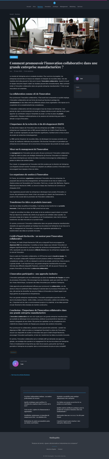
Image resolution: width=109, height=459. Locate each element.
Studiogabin (54, 437)
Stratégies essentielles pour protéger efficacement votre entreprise (68, 397)
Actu (34, 6)
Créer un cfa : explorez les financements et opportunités (37, 410)
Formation (48, 6)
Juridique (55, 6)
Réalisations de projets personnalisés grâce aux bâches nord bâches (37, 422)
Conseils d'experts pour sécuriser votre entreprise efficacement (68, 422)
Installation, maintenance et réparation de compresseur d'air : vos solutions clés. (36, 416)
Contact (60, 449)
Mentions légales (51, 449)
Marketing (72, 6)
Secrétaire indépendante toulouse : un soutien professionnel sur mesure (38, 397)
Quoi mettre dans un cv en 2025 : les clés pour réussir (70, 416)
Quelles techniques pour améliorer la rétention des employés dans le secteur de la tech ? (37, 404)
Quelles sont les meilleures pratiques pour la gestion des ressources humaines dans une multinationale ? (70, 409)
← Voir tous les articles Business (20, 375)
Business (40, 6)
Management (64, 6)
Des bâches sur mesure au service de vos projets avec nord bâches (69, 403)
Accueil (29, 6)
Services (79, 6)
